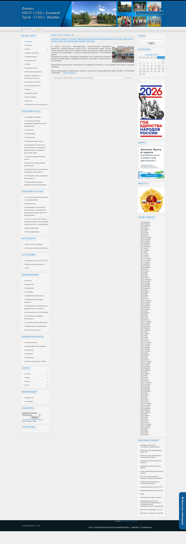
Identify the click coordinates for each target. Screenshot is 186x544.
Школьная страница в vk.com (151, 509)
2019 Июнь (144, 295)
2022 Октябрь (145, 363)
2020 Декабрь (145, 326)
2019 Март (144, 290)
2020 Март (144, 311)
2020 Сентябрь (145, 321)
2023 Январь (145, 368)
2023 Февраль (145, 370)
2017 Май (143, 252)
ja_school (77, 78)
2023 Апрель (145, 374)
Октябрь (67, 35)
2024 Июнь (144, 398)
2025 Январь (145, 410)
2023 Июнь (144, 377)
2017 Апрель (145, 250)
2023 (60, 35)
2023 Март (144, 372)
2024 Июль (144, 400)
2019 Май (143, 293)
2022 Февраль (145, 351)
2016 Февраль (145, 225)
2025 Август (144, 422)
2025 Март (144, 414)
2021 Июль (144, 339)
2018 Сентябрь (145, 279)
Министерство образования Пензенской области (150, 456)
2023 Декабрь (145, 387)
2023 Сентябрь (145, 382)
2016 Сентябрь (145, 238)
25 (148, 71)
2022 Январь (145, 349)
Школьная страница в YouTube (151, 513)
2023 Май (143, 375)
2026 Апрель (145, 428)
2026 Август (144, 435)
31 (144, 74)
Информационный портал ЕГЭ (151, 487)
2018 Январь (145, 265)
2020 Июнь (144, 316)
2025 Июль (144, 421)
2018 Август (144, 278)
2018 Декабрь (145, 285)
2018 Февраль (145, 267)
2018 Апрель (145, 271)
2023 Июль (144, 379)
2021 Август (144, 340)
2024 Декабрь (145, 408)
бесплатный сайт (127, 521)
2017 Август (144, 257)
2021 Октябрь (145, 344)
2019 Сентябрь (145, 300)
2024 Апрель (145, 394)
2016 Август (144, 236)
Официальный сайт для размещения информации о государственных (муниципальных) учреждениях (152, 503)
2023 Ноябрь (145, 386)
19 (151, 68)
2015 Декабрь (145, 222)
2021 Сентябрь (145, 342)
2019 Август (144, 299)
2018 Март (144, 269)
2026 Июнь (144, 431)
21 (159, 68)
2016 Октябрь (145, 239)
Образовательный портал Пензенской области (149, 482)
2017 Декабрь (145, 264)
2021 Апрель (145, 333)
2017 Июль (144, 255)
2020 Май (143, 314)
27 (155, 71)
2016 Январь (145, 224)
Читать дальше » (70, 73)
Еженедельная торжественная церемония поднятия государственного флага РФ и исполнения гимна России (92, 40)
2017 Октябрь (145, 260)
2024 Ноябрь (145, 407)
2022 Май (143, 356)
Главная (27, 30)
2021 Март (144, 332)
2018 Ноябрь (145, 283)
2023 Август (144, 380)
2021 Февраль (145, 330)
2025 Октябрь (145, 426)
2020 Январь (145, 307)
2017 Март (144, 248)
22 (163, 68)
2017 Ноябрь (145, 262)
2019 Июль (144, 297)
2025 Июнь (144, 419)
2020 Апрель (145, 313)
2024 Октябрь (145, 405)
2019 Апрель (145, 292)
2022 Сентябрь (145, 361)
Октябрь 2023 (151, 55)
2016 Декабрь (145, 243)
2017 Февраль (145, 246)
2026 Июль (144, 433)
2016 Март (144, 227)
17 (144, 68)
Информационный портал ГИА (151, 490)
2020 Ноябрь (145, 325)
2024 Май (143, 396)
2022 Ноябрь (145, 365)
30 (140, 74)
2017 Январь (145, 245)
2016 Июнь (144, 232)
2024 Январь (145, 389)
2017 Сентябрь (145, 259)
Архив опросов (37, 419)
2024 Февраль (145, 391)
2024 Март (144, 393)
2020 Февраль (145, 309)
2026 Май (143, 429)
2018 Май (143, 272)
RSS (40, 30)
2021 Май (143, 335)
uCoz (136, 521)
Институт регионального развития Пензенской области (151, 477)
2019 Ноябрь (145, 304)
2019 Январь (145, 286)
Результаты (26, 419)
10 (144, 66)
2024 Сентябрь (145, 403)
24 (144, 71)
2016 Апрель (145, 229)
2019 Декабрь (145, 306)
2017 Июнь (144, 253)
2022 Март (144, 353)
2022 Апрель (145, 354)
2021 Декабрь (145, 347)
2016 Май (143, 231)
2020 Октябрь (145, 323)
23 (140, 71)
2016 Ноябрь (145, 241)
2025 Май (143, 417)
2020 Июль (144, 318)
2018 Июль (144, 276)
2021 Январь (145, 328)
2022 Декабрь (145, 367)
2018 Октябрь (145, 281)
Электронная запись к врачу (150, 497)
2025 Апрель (145, 415)
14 (159, 66)
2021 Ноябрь (145, 346)
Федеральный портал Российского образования (150, 446)
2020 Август (144, 320)
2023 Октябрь (145, 384)
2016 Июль (144, 234)
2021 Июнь (144, 337)
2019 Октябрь (145, 302)
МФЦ (142, 494)
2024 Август (144, 401)
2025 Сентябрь (145, 424)
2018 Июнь (144, 274)
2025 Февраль (145, 412)
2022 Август (144, 360)
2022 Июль (144, 358)
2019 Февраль (145, 288)
